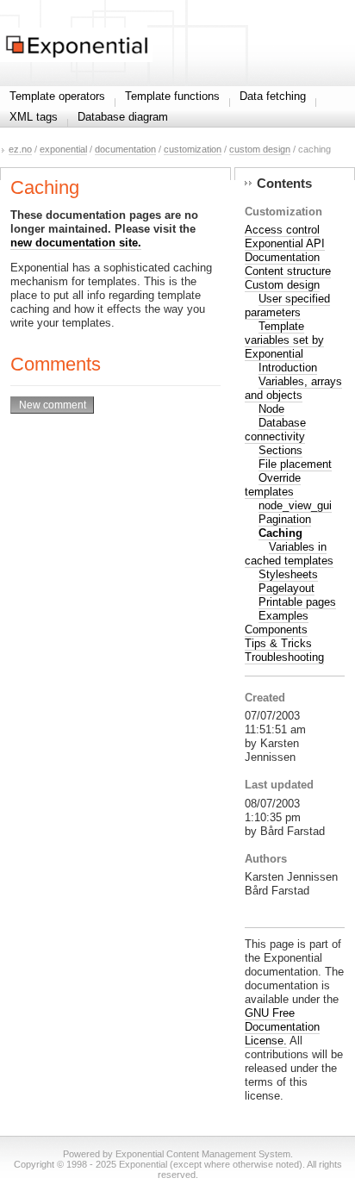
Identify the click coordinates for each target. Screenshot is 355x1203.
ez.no (20, 149)
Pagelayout (286, 588)
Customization (283, 211)
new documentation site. (75, 242)
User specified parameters (287, 305)
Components (276, 629)
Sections (280, 450)
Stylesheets (288, 574)
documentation (125, 149)
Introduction (287, 367)
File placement (295, 464)
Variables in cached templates (289, 553)
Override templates (273, 484)
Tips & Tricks (278, 643)
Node (271, 408)
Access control (282, 229)
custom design (259, 149)
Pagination (284, 519)
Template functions (172, 96)
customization (192, 149)
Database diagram (123, 116)
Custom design (282, 284)
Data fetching (273, 96)
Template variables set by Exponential (284, 340)
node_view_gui (295, 505)
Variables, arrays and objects (293, 388)
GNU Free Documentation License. (282, 1027)
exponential (63, 149)
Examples (283, 615)
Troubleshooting (284, 657)
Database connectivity (275, 429)
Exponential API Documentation (285, 250)
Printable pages (297, 601)
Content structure (288, 271)
